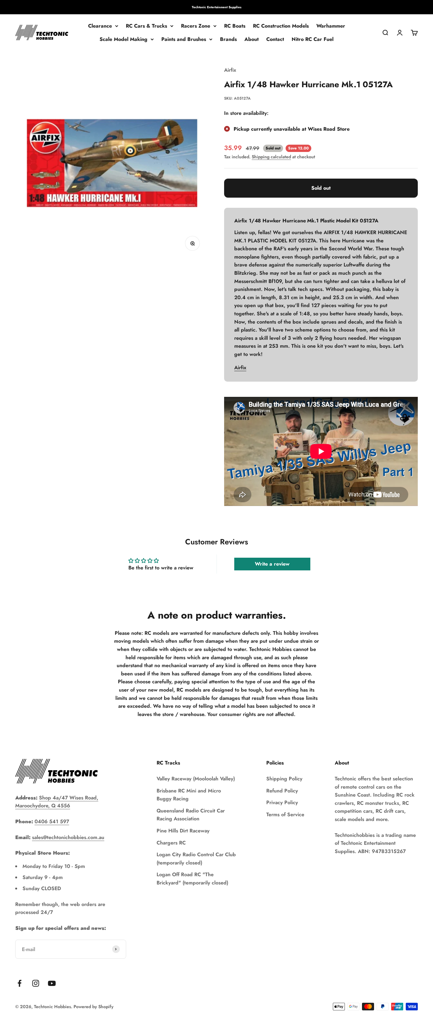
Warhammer (330, 26)
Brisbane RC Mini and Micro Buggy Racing (189, 795)
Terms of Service (285, 814)
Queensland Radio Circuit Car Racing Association (191, 815)
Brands (228, 39)
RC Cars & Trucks (146, 26)
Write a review (272, 564)
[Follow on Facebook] (19, 983)
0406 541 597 (52, 821)
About (251, 39)
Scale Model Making (123, 39)
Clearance (100, 26)
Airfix (230, 70)
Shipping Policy (284, 778)
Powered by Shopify (93, 1006)
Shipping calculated (271, 157)
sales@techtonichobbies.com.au (68, 837)
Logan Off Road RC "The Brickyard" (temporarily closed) (192, 878)
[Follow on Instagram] (35, 983)
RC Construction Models (281, 26)
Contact (275, 39)
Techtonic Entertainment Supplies (217, 7)
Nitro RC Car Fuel (312, 39)
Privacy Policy (282, 802)
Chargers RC (171, 842)
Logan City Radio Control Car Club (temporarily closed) (196, 858)
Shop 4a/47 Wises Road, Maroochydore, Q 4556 (56, 802)
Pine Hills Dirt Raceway (183, 830)
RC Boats (234, 26)
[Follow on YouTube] (52, 983)
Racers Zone (195, 26)
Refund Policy (282, 790)
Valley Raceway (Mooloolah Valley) (196, 778)
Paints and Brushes (183, 39)
